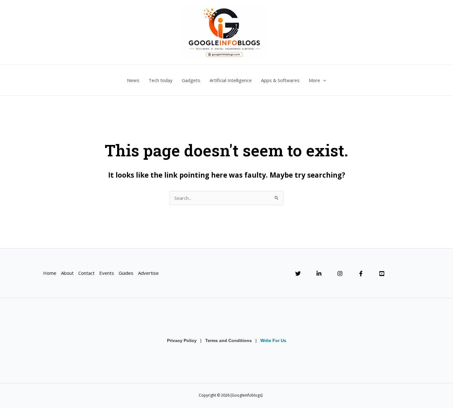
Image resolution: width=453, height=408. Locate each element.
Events (106, 273)
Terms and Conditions (228, 340)
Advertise (148, 273)
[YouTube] (382, 273)
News (133, 80)
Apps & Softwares (280, 80)
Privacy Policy (182, 340)
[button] (323, 80)
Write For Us (273, 340)
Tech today (161, 80)
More (314, 80)
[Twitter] (298, 273)
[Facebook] (361, 273)
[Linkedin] (319, 273)
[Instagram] (340, 273)
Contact (86, 273)
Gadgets (191, 80)
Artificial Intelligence (231, 80)
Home (49, 273)
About (67, 273)
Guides (126, 273)
